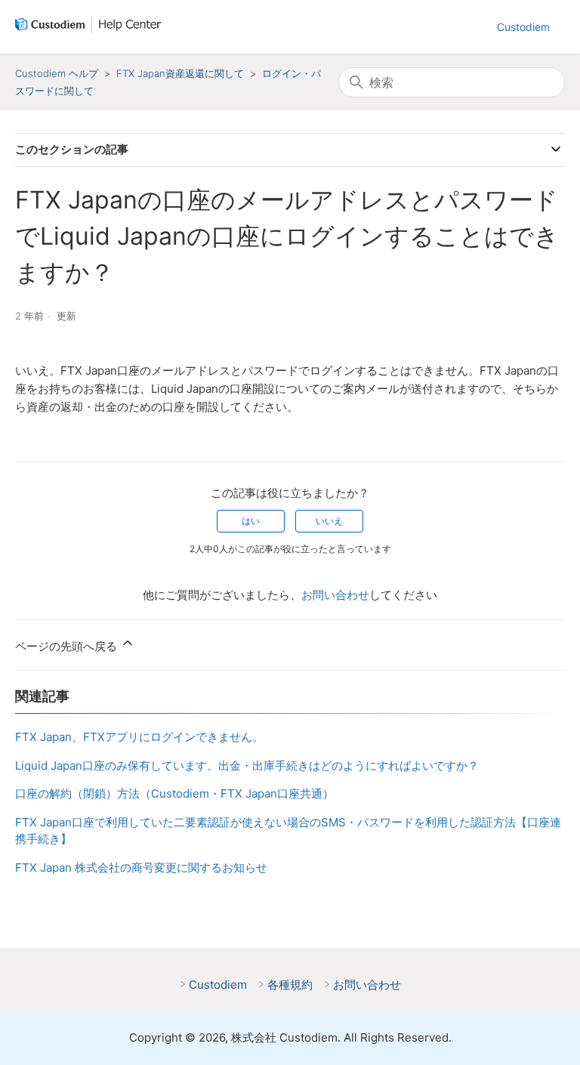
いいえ (329, 520)
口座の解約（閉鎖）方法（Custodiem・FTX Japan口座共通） (174, 793)
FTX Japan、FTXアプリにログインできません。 (139, 737)
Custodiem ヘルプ (56, 73)
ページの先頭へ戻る (67, 646)
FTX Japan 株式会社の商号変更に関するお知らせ (141, 867)
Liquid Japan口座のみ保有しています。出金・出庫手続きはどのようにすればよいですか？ (247, 765)
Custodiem (523, 26)
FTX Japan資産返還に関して (180, 73)
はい (251, 520)
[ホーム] (91, 27)
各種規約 (290, 984)
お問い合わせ (335, 595)
